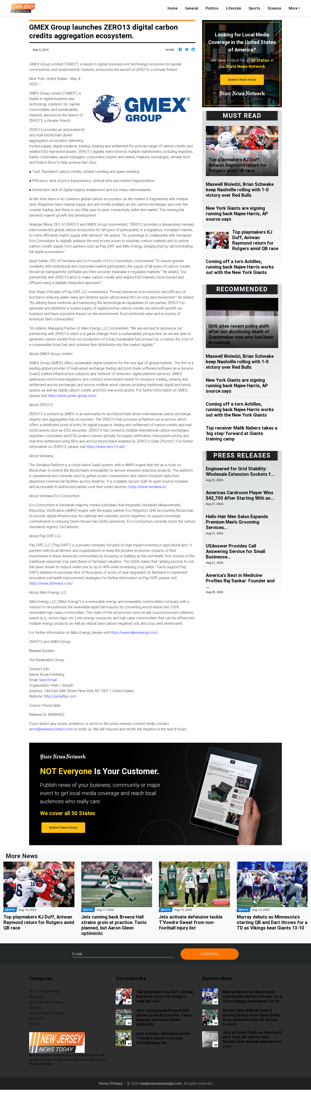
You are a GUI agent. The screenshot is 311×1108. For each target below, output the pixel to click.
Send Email (48, 680)
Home (174, 8)
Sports (254, 8)
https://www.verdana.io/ (147, 486)
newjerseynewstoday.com (161, 1083)
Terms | (104, 1083)
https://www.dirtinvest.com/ (51, 583)
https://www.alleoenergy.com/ (134, 632)
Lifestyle (233, 8)
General (191, 8)
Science (274, 8)
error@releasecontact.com (51, 729)
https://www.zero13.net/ (106, 446)
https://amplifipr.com (60, 696)
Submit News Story (242, 80)
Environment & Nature (46, 1002)
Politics (212, 8)
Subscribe (210, 954)
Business (36, 996)
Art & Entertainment (44, 991)
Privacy (116, 1083)
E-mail (77, 954)
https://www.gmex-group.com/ (72, 395)
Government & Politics (46, 1013)
